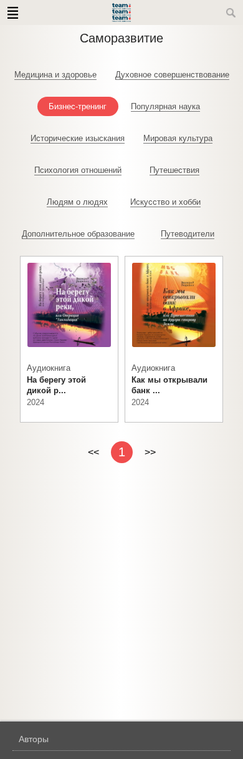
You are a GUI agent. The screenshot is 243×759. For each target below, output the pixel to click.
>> (150, 452)
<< (93, 452)
